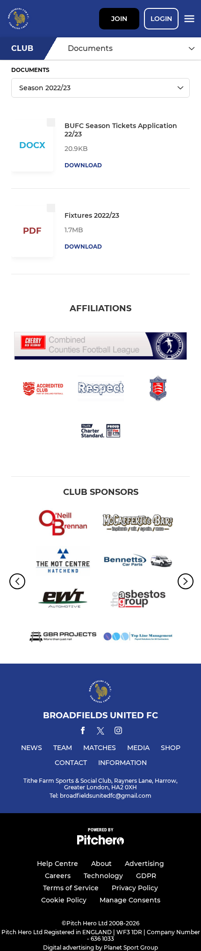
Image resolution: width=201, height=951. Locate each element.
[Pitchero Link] (100, 842)
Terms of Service (71, 888)
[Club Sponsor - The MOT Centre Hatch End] (63, 562)
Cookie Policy (63, 900)
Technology (103, 876)
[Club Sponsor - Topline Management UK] (138, 638)
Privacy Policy (135, 888)
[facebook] (82, 732)
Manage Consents (130, 900)
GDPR (146, 876)
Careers (58, 876)
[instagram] (118, 732)
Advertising (144, 863)
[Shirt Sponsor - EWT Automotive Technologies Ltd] (63, 600)
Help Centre (57, 863)
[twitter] (100, 732)
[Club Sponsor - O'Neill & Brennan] (63, 524)
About (101, 863)
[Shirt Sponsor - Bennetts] (138, 562)
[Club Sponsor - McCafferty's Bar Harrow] (138, 524)
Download (83, 165)
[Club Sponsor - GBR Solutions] (63, 638)
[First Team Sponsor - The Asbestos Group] (138, 600)
